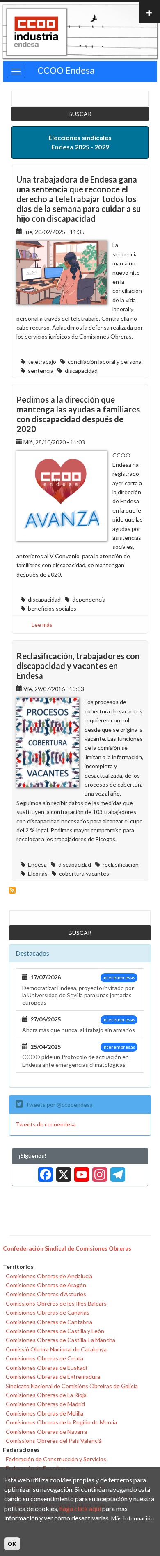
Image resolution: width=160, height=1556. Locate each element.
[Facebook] (44, 1172)
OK (12, 1543)
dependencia (88, 599)
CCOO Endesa (65, 70)
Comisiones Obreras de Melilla (44, 1413)
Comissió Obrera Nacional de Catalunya (56, 1349)
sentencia (40, 370)
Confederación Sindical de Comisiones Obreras (67, 1248)
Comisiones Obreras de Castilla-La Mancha (60, 1339)
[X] (62, 1172)
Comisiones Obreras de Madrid (45, 1403)
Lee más (42, 624)
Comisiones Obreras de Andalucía (49, 1276)
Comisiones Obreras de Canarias (47, 1312)
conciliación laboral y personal (105, 361)
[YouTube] (80, 1172)
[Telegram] (116, 1172)
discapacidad (81, 370)
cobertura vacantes (84, 873)
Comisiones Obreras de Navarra (46, 1431)
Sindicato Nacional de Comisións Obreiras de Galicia (72, 1385)
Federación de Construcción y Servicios (56, 1459)
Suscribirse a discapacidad (12, 890)
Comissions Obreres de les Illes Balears (56, 1303)
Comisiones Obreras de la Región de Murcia (61, 1422)
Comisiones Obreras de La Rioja (46, 1394)
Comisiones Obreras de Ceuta (44, 1358)
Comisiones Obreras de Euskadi (46, 1367)
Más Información (132, 1518)
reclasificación (121, 864)
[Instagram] (98, 1172)
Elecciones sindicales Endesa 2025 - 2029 (80, 142)
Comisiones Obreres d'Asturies (46, 1294)
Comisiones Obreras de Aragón (46, 1285)
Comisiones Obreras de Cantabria (49, 1321)
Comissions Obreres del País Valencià (54, 1440)
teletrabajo (42, 361)
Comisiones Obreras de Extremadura (53, 1376)
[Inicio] (36, 31)
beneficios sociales (52, 608)
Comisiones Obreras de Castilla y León (55, 1330)
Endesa (37, 864)
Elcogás (38, 873)
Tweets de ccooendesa (46, 1124)
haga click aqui (80, 1508)
